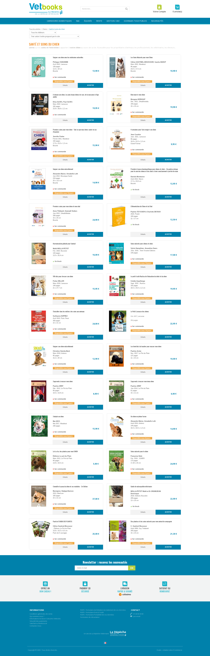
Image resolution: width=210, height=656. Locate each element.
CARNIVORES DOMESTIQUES (59, 21)
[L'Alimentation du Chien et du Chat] (118, 226)
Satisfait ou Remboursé (38, 623)
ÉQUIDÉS (88, 21)
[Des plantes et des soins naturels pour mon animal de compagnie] (117, 541)
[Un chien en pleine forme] (116, 436)
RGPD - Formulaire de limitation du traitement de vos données (103, 610)
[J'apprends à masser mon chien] (38, 401)
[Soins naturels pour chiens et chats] (116, 263)
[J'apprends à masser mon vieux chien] (116, 401)
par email (136, 616)
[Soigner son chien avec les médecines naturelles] (38, 77)
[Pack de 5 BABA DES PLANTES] (40, 537)
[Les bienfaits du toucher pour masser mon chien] (116, 366)
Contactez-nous (35, 626)
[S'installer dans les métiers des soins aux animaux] (38, 331)
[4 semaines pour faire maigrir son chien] (117, 149)
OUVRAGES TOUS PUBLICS (135, 21)
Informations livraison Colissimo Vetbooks (45, 619)
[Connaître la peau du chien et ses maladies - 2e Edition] (38, 506)
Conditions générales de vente (41, 614)
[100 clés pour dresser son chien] (38, 296)
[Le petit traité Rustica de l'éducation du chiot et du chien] (117, 296)
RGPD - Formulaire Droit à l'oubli (92, 612)
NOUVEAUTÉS (157, 21)
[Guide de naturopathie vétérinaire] (116, 506)
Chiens (44, 29)
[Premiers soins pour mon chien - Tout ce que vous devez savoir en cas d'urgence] (39, 149)
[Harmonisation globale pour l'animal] (38, 263)
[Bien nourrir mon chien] (116, 115)
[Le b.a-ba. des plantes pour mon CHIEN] (38, 471)
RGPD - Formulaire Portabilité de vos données (97, 615)
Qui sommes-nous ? (37, 616)
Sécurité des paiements (38, 621)
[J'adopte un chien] (39, 436)
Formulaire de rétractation (90, 617)
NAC (78, 21)
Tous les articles (34, 29)
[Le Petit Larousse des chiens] (117, 331)
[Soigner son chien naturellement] (38, 189)
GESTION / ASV (113, 21)
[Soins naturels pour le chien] (116, 471)
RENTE (99, 21)
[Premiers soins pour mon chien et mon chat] (38, 226)
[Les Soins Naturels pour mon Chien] (117, 77)
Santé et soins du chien (57, 29)
